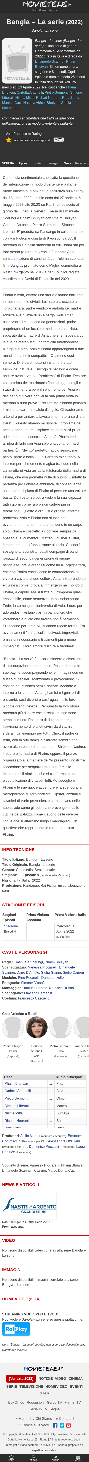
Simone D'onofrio (34, 983)
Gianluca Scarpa (34, 988)
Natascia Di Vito (61, 988)
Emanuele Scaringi (49, 61)
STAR (44, 1393)
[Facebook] (55, 1425)
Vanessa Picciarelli (42, 967)
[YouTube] (68, 1425)
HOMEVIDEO (56, 1387)
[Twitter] (62, 1425)
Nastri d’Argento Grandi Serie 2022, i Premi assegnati (27, 1224)
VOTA (59, 139)
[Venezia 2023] (21, 1379)
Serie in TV (38, 1409)
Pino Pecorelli (29, 977)
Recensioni (35, 1402)
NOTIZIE (45, 1379)
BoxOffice (16, 1402)
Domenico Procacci (44, 1146)
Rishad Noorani (48, 97)
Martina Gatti (12, 103)
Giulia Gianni (51, 972)
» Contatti (64, 1419)
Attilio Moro (29, 1136)
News (67, 163)
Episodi (24, 163)
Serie (34, 10)
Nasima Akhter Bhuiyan (41, 103)
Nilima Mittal (24, 97)
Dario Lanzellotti (53, 977)
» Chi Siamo (42, 1419)
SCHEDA (8, 163)
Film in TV (72, 1402)
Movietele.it (44, 4)
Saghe (54, 1409)
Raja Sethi (70, 97)
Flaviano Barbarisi (38, 993)
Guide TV (54, 1402)
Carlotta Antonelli (30, 92)
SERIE (11, 1387)
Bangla (15, 265)
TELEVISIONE (31, 1387)
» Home (22, 1419)
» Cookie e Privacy (33, 1425)
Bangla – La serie (35, 22)
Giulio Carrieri (73, 972)
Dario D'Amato (28, 972)
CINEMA (75, 1379)
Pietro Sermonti (56, 92)
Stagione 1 (12, 926)
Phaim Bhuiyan (56, 962)
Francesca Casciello (33, 998)
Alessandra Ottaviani (64, 1141)
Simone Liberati (17, 1106)
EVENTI (76, 1387)
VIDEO (60, 1379)
